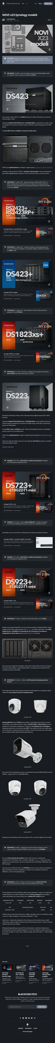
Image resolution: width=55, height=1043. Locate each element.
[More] (27, 3)
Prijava (40, 3)
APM (23, 3)
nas (3, 11)
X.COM (35, 1028)
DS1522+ (28, 629)
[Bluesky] (29, 1018)
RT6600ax (37, 860)
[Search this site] (36, 3)
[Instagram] (34, 1018)
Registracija (48, 3)
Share (49, 20)
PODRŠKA (20, 1028)
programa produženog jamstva (43, 167)
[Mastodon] (32, 1018)
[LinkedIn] (26, 1018)
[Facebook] (23, 1018)
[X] (20, 1018)
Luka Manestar (11, 19)
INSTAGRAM (28, 1028)
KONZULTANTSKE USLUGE (13, 3)
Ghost (30, 1031)
